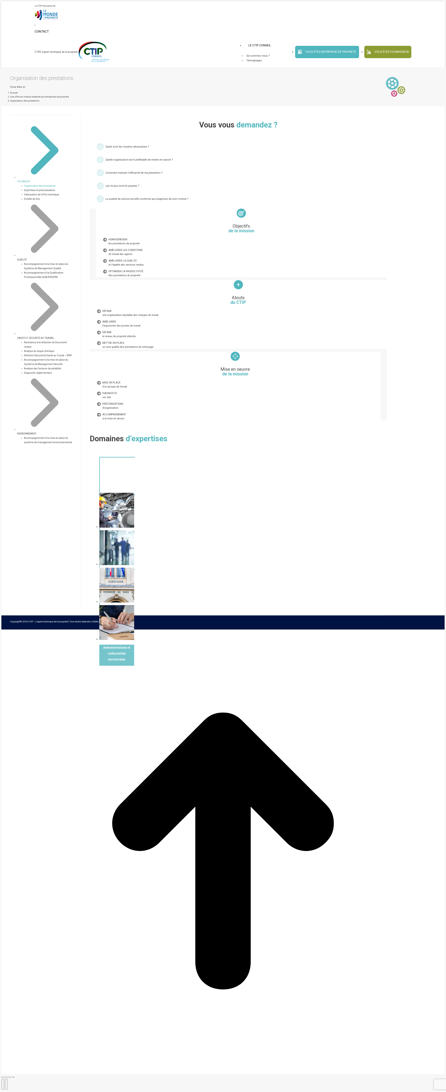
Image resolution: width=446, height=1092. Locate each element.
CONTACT (42, 31)
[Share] (6, 1077)
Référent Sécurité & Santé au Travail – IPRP (48, 355)
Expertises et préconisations (39, 190)
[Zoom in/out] (13, 1077)
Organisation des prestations (40, 185)
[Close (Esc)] (2, 1077)
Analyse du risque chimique (39, 351)
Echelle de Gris (32, 198)
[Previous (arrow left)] (2, 1084)
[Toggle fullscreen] (9, 1077)
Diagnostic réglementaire (38, 372)
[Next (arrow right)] (6, 1084)
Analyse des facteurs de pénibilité (42, 368)
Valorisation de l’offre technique (41, 194)
